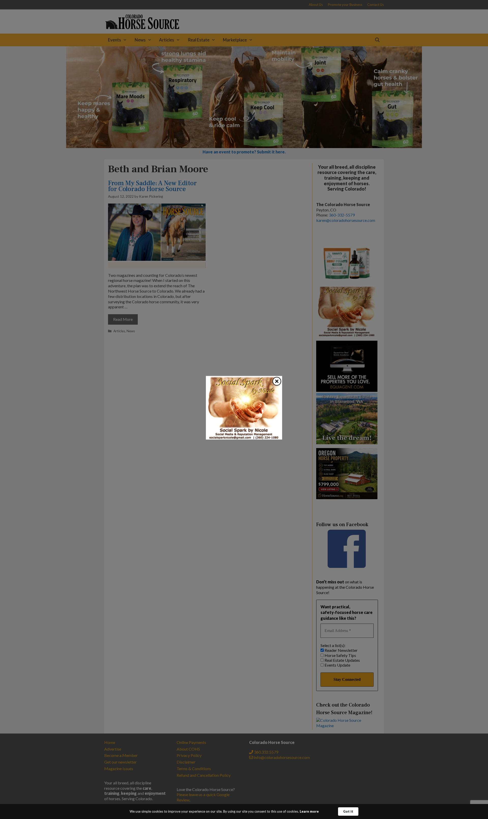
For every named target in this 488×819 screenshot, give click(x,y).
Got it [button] (348, 811)
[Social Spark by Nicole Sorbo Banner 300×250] (244, 437)
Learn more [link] (309, 811)
